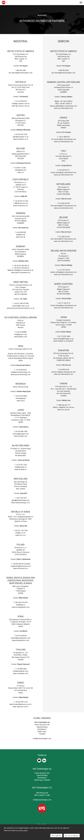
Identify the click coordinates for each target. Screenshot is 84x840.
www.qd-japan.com (20, 436)
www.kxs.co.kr (20, 535)
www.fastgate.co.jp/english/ (63, 341)
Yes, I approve (56, 835)
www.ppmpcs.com (20, 337)
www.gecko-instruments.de (20, 272)
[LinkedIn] (44, 760)
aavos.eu (21, 172)
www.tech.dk (20, 237)
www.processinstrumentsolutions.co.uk (20, 308)
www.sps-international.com (63, 108)
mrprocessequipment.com (20, 607)
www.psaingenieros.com (20, 640)
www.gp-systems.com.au (20, 106)
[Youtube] (39, 760)
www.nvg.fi (20, 401)
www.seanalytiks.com (20, 673)
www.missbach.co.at (20, 139)
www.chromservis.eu (20, 205)
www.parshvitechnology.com (20, 374)
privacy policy (23, 830)
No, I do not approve (71, 835)
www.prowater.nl (20, 469)
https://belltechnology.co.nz (20, 503)
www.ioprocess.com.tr (20, 707)
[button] (80, 2)
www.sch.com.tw (63, 410)
